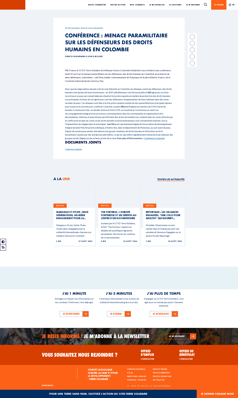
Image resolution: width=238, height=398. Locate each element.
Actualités (159, 380)
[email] (192, 50)
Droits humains (72, 28)
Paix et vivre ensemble (92, 28)
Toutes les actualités (171, 179)
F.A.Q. (130, 373)
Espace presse (160, 369)
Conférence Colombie (154, 138)
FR (233, 5)
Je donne (219, 5)
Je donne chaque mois (217, 393)
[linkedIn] (192, 43)
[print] (192, 56)
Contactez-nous (136, 369)
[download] (192, 63)
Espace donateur (162, 376)
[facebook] (192, 36)
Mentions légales (136, 376)
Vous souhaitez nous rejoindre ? (80, 355)
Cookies (141, 380)
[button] (181, 336)
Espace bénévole (161, 373)
